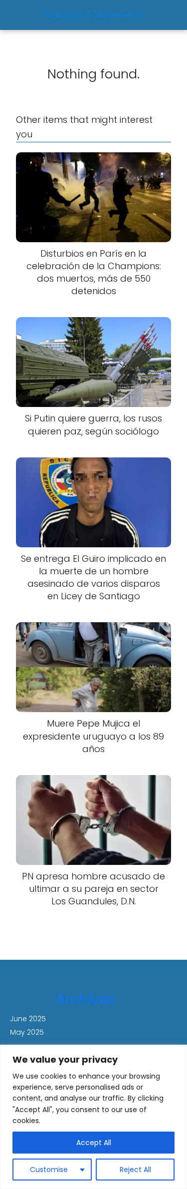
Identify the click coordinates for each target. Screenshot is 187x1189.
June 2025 (28, 1019)
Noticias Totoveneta (93, 15)
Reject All (135, 1170)
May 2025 (27, 1032)
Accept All (93, 1143)
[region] (93, 1117)
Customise (49, 1170)
